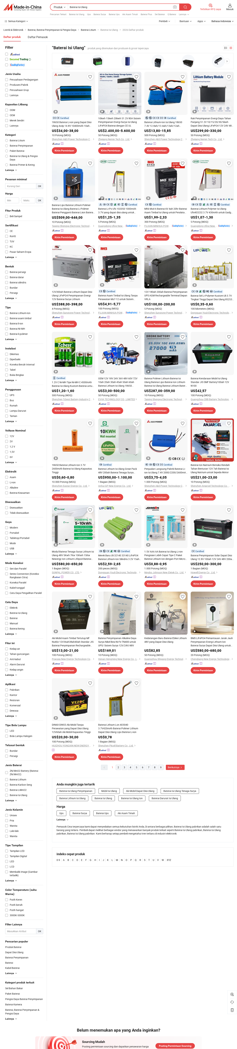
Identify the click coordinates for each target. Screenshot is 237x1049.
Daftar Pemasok (38, 37)
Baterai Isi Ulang (76, 14)
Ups (89, 14)
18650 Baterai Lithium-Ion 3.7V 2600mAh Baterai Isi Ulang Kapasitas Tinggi (72, 468)
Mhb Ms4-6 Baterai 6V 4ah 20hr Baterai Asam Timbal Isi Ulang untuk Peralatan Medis (165, 210)
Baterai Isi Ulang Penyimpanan (75, 791)
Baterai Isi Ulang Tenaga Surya (179, 791)
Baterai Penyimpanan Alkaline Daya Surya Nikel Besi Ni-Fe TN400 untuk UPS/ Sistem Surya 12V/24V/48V (117, 641)
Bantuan (184, 21)
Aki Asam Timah (130, 14)
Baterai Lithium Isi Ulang (72, 798)
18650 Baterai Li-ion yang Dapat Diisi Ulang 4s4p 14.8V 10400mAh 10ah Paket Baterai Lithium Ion (71, 124)
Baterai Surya (100, 14)
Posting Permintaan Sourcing (175, 1045)
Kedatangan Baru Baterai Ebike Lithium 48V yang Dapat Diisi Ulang (165, 639)
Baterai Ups (114, 14)
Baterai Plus (146, 14)
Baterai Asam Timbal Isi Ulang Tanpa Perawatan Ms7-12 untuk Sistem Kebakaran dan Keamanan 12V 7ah (118, 297)
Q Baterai (172, 14)
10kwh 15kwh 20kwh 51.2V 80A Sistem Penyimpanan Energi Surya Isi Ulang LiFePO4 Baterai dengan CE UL (119, 122)
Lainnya (61, 819)
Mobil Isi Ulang (109, 791)
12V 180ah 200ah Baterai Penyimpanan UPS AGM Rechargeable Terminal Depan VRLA (165, 295)
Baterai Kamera (13, 1004)
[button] (227, 61)
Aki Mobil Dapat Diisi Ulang (140, 791)
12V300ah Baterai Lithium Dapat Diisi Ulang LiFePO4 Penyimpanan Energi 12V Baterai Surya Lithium (72, 295)
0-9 (58, 860)
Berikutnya (174, 767)
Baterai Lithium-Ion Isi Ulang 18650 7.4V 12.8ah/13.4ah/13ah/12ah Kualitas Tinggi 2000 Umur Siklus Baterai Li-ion (163, 124)
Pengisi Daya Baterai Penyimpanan (24, 999)
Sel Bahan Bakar (14, 988)
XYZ (169, 860)
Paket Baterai (12, 993)
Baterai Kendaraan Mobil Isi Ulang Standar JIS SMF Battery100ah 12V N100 (210, 382)
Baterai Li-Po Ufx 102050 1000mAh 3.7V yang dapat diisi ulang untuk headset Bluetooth (117, 210)
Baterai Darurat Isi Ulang (165, 798)
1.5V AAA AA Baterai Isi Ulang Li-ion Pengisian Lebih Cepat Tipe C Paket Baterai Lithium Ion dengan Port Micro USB (164, 555)
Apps (200, 21)
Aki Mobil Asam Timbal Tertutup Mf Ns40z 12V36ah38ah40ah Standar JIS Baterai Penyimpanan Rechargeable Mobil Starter (73, 641)
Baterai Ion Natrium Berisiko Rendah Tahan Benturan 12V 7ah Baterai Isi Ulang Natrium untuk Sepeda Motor (210, 468)
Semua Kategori (16, 21)
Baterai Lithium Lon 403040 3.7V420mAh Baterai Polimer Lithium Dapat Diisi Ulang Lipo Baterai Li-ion (118, 728)
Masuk (230, 9)
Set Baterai (160, 14)
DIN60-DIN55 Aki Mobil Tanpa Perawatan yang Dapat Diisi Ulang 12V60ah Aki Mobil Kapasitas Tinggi (71, 728)
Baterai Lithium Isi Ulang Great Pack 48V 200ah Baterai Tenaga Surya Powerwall (117, 470)
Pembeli (163, 21)
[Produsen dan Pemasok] (22, 7)
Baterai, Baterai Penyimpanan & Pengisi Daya (22, 1011)
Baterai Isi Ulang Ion (132, 798)
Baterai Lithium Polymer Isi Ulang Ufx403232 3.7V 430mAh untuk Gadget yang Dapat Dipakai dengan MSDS (212, 210)
